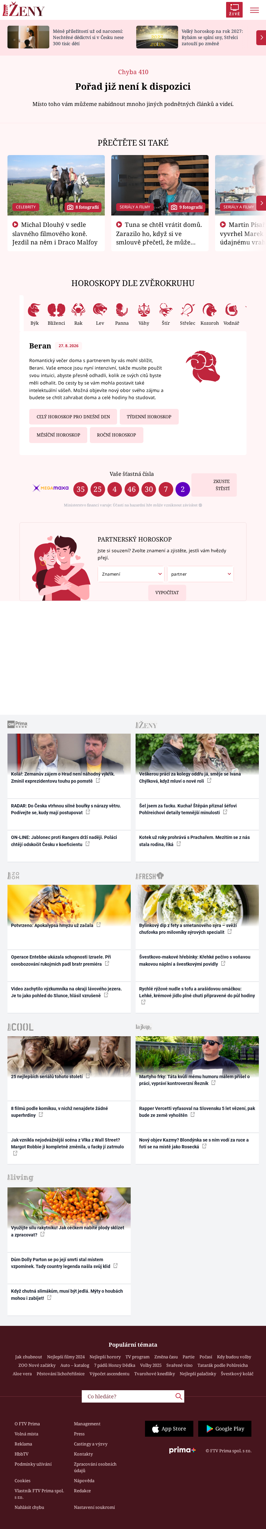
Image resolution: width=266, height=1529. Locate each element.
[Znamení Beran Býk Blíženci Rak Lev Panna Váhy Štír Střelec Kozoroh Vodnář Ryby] (131, 574)
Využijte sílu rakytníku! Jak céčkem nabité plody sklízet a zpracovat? (67, 1231)
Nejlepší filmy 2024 (66, 1357)
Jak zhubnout (28, 1357)
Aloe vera (22, 1374)
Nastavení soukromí (94, 1507)
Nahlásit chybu (29, 1507)
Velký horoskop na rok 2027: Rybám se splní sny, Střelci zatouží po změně (212, 37)
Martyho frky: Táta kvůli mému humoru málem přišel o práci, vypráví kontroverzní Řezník (194, 1080)
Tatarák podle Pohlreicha (223, 1365)
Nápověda (84, 1480)
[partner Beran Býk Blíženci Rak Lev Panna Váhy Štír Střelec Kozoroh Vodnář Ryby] (200, 574)
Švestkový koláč (237, 1374)
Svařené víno (179, 1365)
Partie (189, 1357)
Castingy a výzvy (90, 1444)
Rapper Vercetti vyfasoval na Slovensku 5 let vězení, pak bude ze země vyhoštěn (197, 1112)
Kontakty (83, 1454)
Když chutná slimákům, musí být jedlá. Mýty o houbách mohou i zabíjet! (67, 1294)
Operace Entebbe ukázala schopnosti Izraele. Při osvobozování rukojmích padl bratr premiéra (61, 960)
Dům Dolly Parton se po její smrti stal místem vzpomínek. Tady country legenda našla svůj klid (61, 1263)
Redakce (82, 1491)
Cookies (22, 1480)
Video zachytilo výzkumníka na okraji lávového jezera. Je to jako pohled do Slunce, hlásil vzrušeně (66, 992)
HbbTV (22, 1454)
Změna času (166, 1357)
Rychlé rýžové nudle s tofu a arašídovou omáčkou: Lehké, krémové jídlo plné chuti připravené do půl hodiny (197, 992)
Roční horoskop (116, 435)
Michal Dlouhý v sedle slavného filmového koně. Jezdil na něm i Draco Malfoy (55, 233)
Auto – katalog (74, 1365)
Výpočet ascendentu (109, 1374)
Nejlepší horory (105, 1357)
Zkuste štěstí (221, 485)
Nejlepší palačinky (198, 1374)
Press (79, 1434)
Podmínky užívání (33, 1464)
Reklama (23, 1444)
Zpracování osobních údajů (95, 1467)
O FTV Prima (27, 1424)
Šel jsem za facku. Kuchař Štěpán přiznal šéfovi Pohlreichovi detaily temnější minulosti (188, 809)
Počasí (206, 1357)
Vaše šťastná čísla (132, 473)
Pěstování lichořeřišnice (61, 1374)
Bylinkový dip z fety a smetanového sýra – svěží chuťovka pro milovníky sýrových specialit (188, 929)
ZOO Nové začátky (36, 1365)
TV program (138, 1357)
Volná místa (26, 1434)
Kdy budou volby (234, 1357)
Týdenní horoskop (149, 417)
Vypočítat (167, 592)
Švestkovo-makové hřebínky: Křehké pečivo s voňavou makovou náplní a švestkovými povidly (194, 960)
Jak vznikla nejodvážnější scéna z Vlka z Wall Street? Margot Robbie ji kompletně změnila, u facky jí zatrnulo (67, 1143)
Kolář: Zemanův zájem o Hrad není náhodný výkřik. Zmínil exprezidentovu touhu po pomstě (63, 777)
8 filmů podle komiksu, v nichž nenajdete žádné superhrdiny (59, 1112)
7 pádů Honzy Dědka (114, 1365)
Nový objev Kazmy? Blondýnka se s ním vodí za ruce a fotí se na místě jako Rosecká (194, 1143)
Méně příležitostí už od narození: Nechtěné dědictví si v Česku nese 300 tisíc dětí (88, 37)
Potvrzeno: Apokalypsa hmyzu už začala (52, 925)
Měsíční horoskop (58, 435)
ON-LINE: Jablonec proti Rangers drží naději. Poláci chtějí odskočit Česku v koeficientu (64, 841)
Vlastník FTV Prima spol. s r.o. (39, 1494)
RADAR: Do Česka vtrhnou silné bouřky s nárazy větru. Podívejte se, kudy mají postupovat (66, 809)
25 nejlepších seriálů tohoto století (47, 1076)
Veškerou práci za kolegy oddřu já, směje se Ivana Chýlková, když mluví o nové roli (190, 777)
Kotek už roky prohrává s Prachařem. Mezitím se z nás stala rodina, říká (194, 841)
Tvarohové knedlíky (154, 1374)
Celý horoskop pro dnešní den (73, 417)
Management (87, 1424)
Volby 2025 (151, 1365)
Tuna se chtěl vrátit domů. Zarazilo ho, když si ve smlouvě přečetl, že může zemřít (159, 237)
